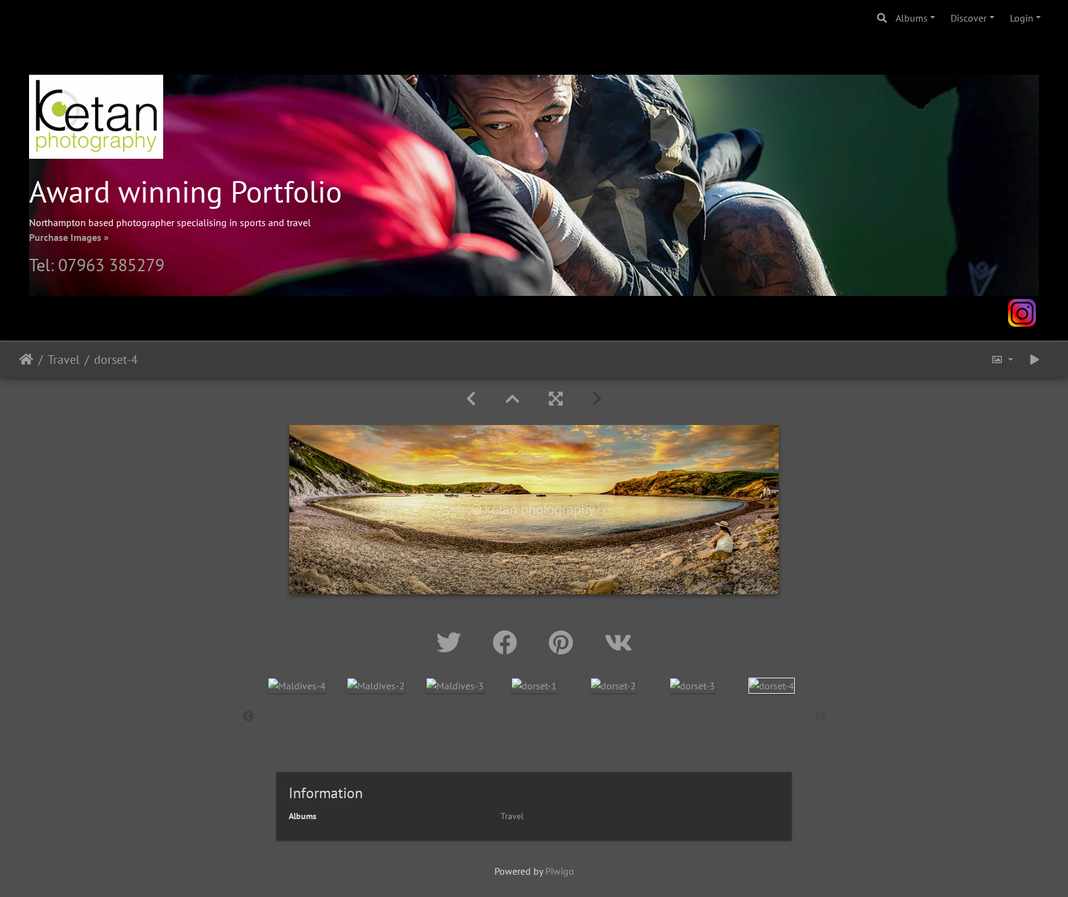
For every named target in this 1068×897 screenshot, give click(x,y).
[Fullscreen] (555, 399)
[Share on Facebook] (508, 642)
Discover (968, 18)
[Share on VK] (618, 642)
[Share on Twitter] (452, 642)
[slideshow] (1034, 360)
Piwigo (559, 871)
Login (1021, 18)
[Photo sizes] (1002, 360)
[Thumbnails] (512, 399)
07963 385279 (111, 264)
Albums (912, 18)
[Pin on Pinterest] (564, 642)
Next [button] (820, 716)
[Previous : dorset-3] (471, 399)
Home (26, 359)
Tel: (43, 264)
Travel (64, 360)
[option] (297, 685)
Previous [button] (248, 716)
